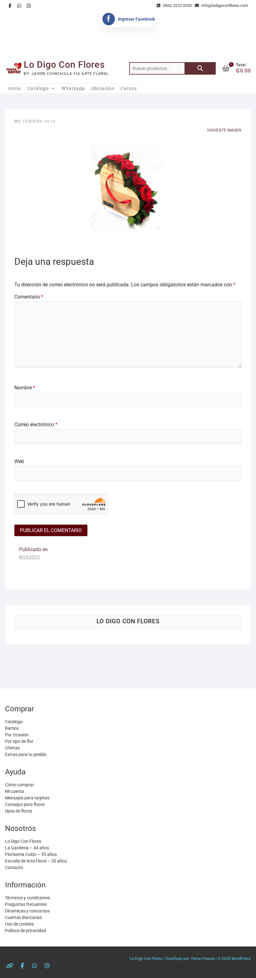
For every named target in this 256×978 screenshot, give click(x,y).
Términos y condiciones (27, 897)
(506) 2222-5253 (177, 5)
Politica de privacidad (25, 930)
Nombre (24, 388)
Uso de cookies (19, 923)
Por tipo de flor (19, 741)
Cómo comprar (19, 784)
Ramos (12, 728)
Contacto (14, 867)
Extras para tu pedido (26, 754)
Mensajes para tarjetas (27, 797)
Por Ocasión (17, 734)
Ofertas (12, 747)
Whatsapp (73, 88)
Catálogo (38, 88)
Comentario (28, 297)
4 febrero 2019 (37, 121)
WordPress (241, 958)
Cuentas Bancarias (23, 917)
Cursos (129, 88)
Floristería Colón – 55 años (31, 854)
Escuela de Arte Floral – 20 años (36, 860)
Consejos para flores (25, 804)
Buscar (200, 68)
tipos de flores (18, 810)
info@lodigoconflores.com (224, 5)
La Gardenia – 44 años (27, 847)
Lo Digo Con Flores (64, 64)
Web (19, 461)
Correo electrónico (35, 424)
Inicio (14, 88)
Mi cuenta (14, 791)
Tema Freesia (203, 958)
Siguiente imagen (224, 130)
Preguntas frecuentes (26, 904)
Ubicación (103, 88)
